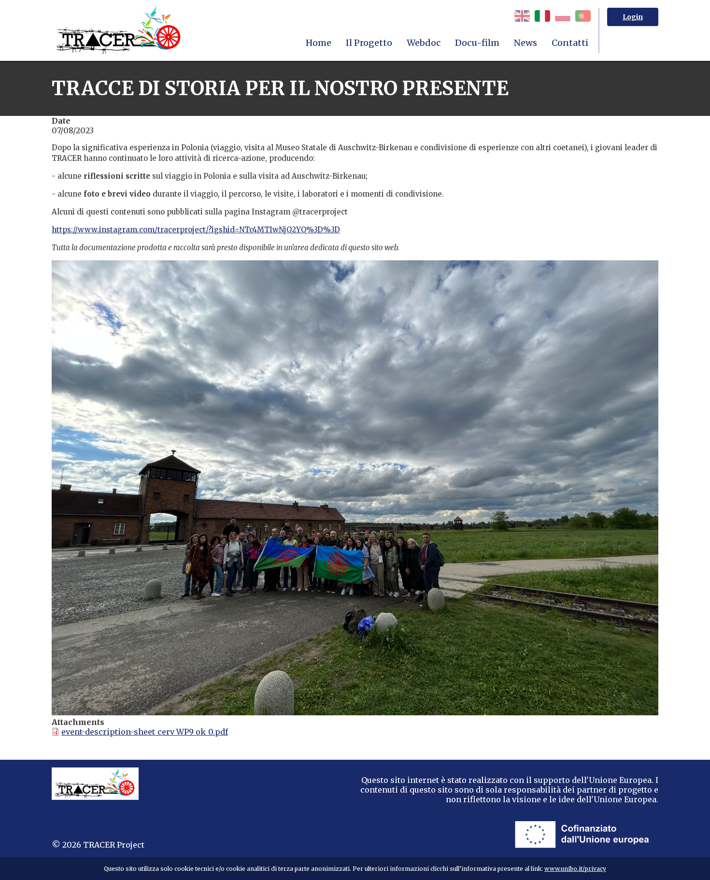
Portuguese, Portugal (583, 16)
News (525, 42)
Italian (542, 16)
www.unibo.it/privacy (575, 868)
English (522, 16)
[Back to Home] (119, 30)
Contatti (570, 42)
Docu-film (477, 42)
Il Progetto (369, 42)
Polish (562, 16)
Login (633, 17)
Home (318, 42)
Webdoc (423, 42)
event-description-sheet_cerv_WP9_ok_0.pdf (144, 732)
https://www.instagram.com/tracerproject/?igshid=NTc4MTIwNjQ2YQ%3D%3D (196, 229)
